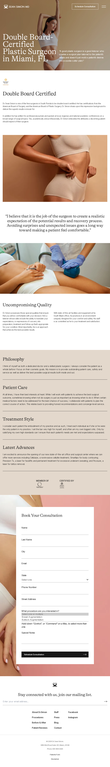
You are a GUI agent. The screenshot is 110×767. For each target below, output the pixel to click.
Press (56, 717)
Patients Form (55, 755)
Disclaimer (55, 759)
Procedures (37, 717)
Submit (105, 701)
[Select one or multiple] (55, 614)
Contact (58, 727)
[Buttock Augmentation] (55, 619)
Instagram (73, 717)
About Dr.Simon (39, 712)
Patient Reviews (39, 727)
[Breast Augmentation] (55, 617)
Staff (56, 712)
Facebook (73, 712)
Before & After (39, 722)
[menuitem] (39, 720)
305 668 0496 (57, 749)
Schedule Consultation (85, 6)
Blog (56, 722)
